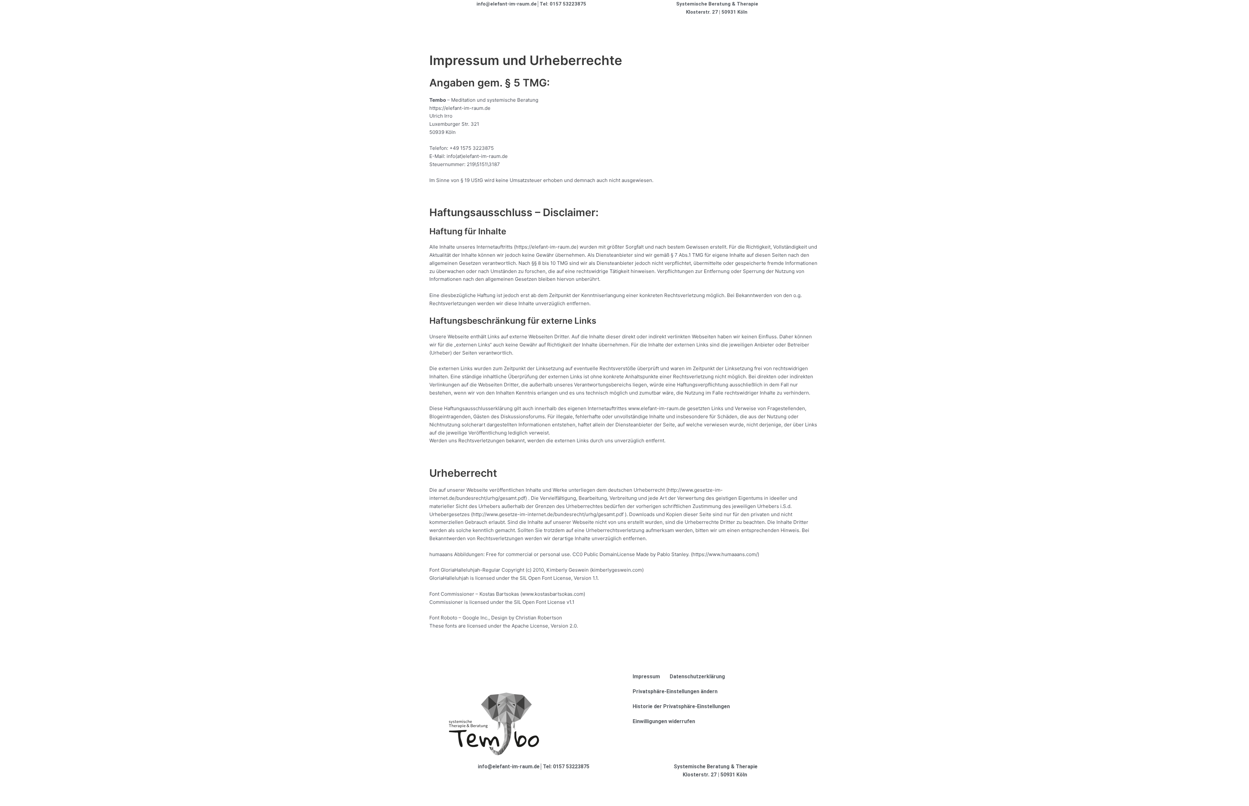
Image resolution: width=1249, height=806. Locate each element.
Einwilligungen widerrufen (664, 721)
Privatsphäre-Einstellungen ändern (675, 691)
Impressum (646, 676)
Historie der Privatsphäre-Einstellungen (681, 706)
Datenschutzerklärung (697, 676)
